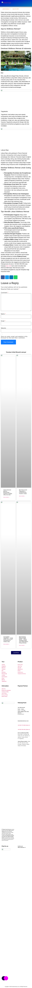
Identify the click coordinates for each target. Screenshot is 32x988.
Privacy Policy (5, 694)
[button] (27, 3)
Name (3, 314)
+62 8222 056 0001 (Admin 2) (24, 729)
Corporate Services (22, 673)
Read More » (6, 497)
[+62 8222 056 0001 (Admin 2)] (18, 727)
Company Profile (5, 691)
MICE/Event (20, 669)
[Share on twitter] (7, 277)
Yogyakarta (4, 681)
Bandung (3, 672)
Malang (3, 679)
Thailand (3, 669)
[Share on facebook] (3, 277)
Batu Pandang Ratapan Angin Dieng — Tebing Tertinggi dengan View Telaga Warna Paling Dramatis (23, 639)
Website (3, 328)
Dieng (3, 678)
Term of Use (4, 693)
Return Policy (4, 696)
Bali (2, 670)
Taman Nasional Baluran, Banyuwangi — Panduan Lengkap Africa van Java (7, 492)
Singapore (4, 666)
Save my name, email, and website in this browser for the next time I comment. (14, 337)
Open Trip (20, 666)
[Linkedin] (12, 978)
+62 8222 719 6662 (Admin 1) (24, 725)
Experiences (20, 672)
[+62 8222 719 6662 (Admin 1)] (18, 723)
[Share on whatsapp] (15, 277)
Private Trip (20, 664)
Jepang (3, 664)
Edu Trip (19, 667)
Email (3, 321)
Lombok (3, 675)
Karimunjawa (4, 676)
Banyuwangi (4, 673)
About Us (3, 688)
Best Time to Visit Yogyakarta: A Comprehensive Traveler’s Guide (23, 491)
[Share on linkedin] (11, 277)
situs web (8, 266)
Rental (19, 670)
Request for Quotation (6, 690)
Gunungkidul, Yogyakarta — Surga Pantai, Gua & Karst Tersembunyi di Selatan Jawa (8, 639)
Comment (4, 292)
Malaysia (3, 667)
